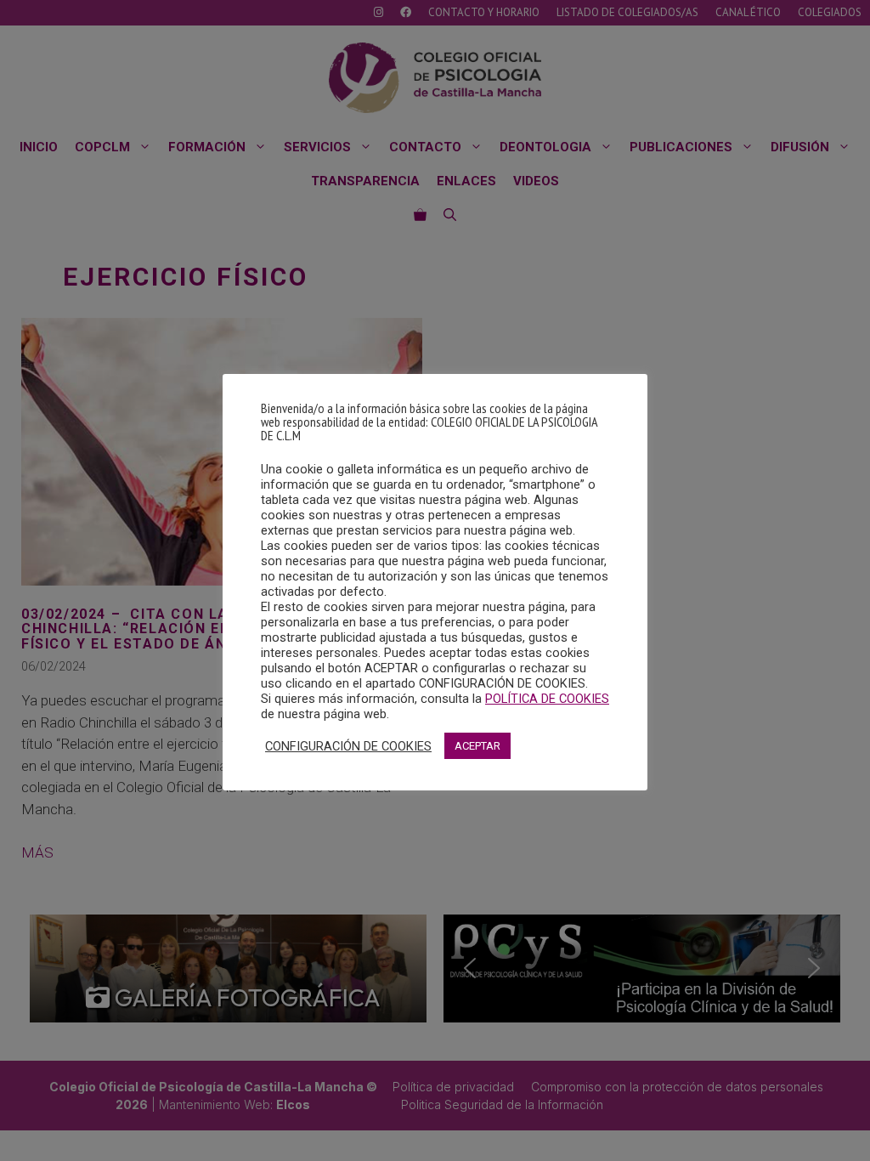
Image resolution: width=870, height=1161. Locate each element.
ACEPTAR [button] (477, 745)
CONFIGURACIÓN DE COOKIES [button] (348, 746)
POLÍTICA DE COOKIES (547, 698)
